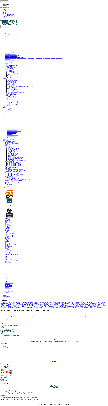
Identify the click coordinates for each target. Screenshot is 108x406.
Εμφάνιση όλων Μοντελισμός (8, 139)
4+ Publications (7, 219)
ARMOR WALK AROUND (12, 73)
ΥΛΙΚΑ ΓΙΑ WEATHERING (12, 135)
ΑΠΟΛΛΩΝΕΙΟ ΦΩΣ (30, 303)
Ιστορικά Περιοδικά (10, 85)
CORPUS (7, 303)
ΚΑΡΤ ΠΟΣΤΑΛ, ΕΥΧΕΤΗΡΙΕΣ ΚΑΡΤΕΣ (13, 178)
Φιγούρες (6, 138)
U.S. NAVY (9, 156)
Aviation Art (7, 145)
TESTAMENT (18, 303)
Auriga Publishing (8, 228)
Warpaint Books (8, 281)
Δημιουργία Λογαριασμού (9, 14)
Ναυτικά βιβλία (7, 59)
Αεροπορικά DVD (8, 108)
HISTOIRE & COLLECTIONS (11, 244)
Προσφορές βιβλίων (8, 33)
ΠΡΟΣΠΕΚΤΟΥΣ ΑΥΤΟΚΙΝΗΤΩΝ (11, 176)
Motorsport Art (7, 168)
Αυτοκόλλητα (7, 185)
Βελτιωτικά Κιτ (8, 121)
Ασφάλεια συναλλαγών (7, 354)
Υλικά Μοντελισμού (8, 122)
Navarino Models (8, 261)
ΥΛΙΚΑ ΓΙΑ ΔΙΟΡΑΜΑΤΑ (12, 130)
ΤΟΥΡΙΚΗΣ (7, 292)
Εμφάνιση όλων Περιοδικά (7, 106)
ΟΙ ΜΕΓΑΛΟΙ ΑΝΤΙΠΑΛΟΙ (52, 305)
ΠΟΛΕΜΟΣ (9, 184)
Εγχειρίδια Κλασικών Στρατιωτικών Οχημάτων (13, 171)
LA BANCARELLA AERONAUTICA (12, 254)
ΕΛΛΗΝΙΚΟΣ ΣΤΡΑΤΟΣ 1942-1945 (14, 165)
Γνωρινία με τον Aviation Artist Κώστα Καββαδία (16, 160)
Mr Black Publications (9, 259)
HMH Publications (8, 246)
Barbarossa (7, 229)
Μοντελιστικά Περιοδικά (11, 88)
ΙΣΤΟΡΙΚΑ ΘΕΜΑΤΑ (18, 304)
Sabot (6, 271)
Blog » (54, 361)
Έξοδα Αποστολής (6, 346)
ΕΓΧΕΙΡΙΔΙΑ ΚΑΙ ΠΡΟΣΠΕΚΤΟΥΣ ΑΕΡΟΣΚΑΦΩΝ (15, 170)
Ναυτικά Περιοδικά (10, 83)
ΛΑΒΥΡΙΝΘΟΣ (49, 304)
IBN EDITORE (8, 249)
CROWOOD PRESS (9, 236)
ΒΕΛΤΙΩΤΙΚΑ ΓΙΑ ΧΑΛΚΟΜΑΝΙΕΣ (14, 131)
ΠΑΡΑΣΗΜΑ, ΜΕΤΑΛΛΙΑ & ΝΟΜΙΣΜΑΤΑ (13, 180)
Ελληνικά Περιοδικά (8, 79)
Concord (6, 234)
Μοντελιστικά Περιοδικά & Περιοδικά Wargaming (16, 101)
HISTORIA (7, 245)
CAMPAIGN (9, 37)
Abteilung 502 (7, 220)
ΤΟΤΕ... (67, 306)
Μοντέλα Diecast (8, 186)
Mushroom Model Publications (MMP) (12, 260)
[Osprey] (9, 207)
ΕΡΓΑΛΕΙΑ (9, 134)
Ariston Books (7, 227)
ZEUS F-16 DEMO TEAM (10, 141)
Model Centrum (8, 257)
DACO (6, 237)
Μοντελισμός (5, 116)
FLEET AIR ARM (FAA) (12, 154)
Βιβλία (4, 32)
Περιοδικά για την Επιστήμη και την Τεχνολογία (15, 103)
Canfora (6, 231)
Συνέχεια (2, 321)
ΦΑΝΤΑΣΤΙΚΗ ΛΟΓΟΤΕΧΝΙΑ (11, 67)
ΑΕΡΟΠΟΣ (23, 303)
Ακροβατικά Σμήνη (10, 150)
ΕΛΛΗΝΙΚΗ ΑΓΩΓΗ (58, 303)
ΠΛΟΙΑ (8, 120)
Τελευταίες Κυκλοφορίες (22, 302)
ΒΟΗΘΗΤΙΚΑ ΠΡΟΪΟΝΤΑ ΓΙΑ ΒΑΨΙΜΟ (15, 129)
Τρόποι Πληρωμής (6, 348)
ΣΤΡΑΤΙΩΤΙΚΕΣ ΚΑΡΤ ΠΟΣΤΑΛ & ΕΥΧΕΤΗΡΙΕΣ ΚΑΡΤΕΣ (18, 179)
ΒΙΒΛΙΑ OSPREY (8, 34)
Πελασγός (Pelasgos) (8, 290)
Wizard (6, 282)
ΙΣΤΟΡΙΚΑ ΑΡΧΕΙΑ (10, 304)
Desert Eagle (7, 238)
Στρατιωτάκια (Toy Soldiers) (10, 62)
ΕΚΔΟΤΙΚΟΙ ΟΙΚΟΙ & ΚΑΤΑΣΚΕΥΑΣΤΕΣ (11, 188)
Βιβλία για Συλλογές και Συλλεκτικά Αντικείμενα (14, 169)
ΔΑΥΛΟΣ (47, 303)
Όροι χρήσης (5, 356)
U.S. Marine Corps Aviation (12, 155)
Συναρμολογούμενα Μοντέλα (10, 117)
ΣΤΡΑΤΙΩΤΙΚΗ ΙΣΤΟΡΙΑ (22, 306)
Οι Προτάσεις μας (15, 302)
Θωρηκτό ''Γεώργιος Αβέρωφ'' (12, 167)
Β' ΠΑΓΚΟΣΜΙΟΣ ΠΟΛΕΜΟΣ (40, 303)
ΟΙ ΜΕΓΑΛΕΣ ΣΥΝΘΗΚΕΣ (42, 305)
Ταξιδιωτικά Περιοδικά (11, 94)
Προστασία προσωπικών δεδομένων (9, 355)
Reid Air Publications (9, 268)
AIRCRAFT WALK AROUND (13, 71)
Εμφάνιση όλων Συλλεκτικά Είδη (9, 187)
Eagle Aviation (7, 239)
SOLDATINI (9, 61)
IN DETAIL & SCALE (11, 74)
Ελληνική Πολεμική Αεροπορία (10, 52)
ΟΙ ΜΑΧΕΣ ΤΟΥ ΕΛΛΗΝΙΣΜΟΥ (30, 305)
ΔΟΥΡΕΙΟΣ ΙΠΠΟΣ (8, 286)
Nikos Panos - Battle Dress (10, 161)
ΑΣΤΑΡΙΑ (9, 128)
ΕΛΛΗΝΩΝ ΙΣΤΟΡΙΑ (73, 303)
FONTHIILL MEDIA (9, 241)
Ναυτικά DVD (7, 111)
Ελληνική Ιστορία (8, 46)
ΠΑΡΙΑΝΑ (98, 305)
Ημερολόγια (7, 172)
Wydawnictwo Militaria (9, 283)
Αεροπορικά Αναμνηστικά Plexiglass (11, 143)
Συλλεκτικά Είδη (6, 140)
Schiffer (6, 273)
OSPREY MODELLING (11, 42)
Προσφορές (9, 146)
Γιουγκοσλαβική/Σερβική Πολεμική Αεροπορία (15, 157)
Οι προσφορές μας (8, 302)
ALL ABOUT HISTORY (96, 302)
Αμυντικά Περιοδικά (11, 84)
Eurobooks (7, 240)
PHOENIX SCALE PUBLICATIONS (12, 266)
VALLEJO (7, 280)
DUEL (8, 39)
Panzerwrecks (7, 263)
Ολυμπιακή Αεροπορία (11, 152)
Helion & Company (8, 243)
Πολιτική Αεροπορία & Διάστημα (11, 56)
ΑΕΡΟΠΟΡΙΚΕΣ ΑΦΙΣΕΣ (10, 177)
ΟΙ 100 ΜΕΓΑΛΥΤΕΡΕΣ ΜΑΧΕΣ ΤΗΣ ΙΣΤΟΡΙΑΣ (14, 305)
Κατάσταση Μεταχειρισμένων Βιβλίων (10, 351)
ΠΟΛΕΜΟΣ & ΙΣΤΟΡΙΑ (13, 306)
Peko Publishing (8, 264)
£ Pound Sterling (6, 4)
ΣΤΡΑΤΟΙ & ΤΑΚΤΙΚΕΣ (59, 306)
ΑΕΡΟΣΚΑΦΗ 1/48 (11, 118)
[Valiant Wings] (9, 212)
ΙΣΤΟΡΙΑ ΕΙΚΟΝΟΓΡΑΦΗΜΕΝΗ (90, 303)
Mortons (6, 258)
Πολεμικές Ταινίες (8, 112)
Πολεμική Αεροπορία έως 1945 (10, 54)
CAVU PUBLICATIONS (9, 233)
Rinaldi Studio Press (8, 269)
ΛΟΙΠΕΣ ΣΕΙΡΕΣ (10, 45)
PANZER (14, 303)
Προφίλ (4, 345)
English (5, 9)
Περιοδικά (4, 78)
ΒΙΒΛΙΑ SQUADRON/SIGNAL (11, 69)
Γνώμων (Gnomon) (8, 285)
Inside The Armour (8, 251)
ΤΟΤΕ (65, 306)
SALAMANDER (8, 272)
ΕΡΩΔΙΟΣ (7, 287)
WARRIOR (9, 44)
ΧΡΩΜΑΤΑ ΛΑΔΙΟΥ (11, 136)
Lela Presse (7, 255)
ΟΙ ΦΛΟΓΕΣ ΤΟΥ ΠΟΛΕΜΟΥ (76, 305)
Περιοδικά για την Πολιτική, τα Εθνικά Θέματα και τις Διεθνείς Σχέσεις (20, 86)
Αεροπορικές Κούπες (9, 142)
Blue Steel (7, 230)
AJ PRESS (7, 224)
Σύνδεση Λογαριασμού (9, 15)
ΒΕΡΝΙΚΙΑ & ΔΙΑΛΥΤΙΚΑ (12, 132)
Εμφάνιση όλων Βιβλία (7, 77)
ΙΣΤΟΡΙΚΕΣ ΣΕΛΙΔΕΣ (39, 304)
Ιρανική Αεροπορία (10, 159)
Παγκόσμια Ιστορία (8, 51)
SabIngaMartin (7, 270)
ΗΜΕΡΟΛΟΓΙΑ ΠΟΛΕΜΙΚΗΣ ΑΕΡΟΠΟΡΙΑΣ (16, 174)
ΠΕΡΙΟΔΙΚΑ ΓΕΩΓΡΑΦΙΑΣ (12, 91)
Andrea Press (7, 226)
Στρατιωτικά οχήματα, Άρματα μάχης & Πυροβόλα (14, 57)
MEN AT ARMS (10, 41)
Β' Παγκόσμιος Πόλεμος (11, 151)
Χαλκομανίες (7, 137)
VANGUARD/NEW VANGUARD (13, 43)
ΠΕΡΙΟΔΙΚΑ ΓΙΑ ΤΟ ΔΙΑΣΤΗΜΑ (13, 104)
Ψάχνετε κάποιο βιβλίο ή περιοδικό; (10, 325)
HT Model (7, 248)
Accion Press (7, 221)
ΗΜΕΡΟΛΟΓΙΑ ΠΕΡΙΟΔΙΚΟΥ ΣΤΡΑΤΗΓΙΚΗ (15, 175)
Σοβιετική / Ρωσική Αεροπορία (12, 153)
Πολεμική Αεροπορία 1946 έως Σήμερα (12, 55)
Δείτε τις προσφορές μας (8, 329)
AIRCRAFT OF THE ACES (12, 35)
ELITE (8, 40)
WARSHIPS (9, 75)
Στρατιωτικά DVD (8, 114)
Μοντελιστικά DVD (8, 110)
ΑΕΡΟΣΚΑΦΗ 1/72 (11, 119)
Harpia (6, 242)
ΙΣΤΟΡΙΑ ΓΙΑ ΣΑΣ (80, 303)
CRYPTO (11, 303)
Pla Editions (7, 267)
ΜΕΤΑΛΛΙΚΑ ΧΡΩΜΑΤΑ (12, 127)
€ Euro (4, 3)
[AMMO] (9, 198)
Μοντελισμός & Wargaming (10, 60)
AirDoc (6, 223)
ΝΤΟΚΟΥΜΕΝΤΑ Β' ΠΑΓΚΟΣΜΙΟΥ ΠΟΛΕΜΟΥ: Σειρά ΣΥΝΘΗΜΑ (16, 298)
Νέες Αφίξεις (2, 302)
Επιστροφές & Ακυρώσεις (7, 347)
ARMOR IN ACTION (11, 72)
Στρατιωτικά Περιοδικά (11, 82)
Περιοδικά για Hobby (11, 93)
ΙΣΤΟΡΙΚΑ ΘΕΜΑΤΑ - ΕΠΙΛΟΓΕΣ (28, 304)
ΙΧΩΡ (45, 304)
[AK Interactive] (9, 193)
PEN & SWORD (8, 265)
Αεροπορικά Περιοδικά (11, 81)
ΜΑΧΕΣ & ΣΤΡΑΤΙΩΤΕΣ (57, 304)
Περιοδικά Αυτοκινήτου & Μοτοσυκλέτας (14, 89)
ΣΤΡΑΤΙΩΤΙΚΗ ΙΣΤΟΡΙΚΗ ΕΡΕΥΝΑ (48, 306)
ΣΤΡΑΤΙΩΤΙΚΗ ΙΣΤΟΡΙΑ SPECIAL (34, 306)
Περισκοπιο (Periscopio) (9, 291)
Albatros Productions (8, 225)
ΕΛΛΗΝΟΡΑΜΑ (65, 303)
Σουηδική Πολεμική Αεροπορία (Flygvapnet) (15, 158)
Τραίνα (6, 64)
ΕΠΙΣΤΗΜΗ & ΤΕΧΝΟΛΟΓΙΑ (11, 65)
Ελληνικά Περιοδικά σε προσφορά (13, 80)
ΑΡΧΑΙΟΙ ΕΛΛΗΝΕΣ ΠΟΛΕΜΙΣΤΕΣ (14, 162)
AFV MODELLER (8, 222)
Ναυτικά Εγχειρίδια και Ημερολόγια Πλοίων (13, 182)
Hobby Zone (7, 247)
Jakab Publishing (8, 252)
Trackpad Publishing (8, 279)
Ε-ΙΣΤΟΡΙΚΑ (51, 303)
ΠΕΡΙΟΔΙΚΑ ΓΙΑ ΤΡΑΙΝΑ (12, 90)
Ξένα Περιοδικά (8, 95)
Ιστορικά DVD (7, 109)
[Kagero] (9, 203)
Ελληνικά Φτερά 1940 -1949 (12, 149)
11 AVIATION (7, 218)
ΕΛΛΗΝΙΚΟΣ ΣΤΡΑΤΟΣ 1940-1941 (14, 164)
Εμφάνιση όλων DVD (7, 115)
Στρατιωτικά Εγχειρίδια (9, 181)
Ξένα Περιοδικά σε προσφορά (12, 105)
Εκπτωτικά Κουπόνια (6, 350)
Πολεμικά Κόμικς (8, 183)
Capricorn (6, 232)
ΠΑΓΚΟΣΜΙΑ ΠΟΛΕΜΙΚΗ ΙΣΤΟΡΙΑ (89, 305)
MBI (6, 256)
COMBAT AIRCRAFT (11, 38)
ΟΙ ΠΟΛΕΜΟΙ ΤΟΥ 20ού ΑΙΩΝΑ (63, 305)
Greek (5, 10)
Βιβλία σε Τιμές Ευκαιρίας (10, 68)
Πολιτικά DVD (7, 113)
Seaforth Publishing (8, 274)
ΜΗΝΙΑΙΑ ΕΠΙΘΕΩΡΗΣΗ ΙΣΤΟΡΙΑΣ (76, 304)
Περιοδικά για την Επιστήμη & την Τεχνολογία (15, 92)
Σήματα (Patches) (8, 144)
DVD (4, 107)
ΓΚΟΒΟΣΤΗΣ (7, 284)
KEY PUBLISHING (8, 253)
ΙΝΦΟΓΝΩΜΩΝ (8, 288)
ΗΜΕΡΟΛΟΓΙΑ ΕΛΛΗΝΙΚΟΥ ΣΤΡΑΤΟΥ (15, 173)
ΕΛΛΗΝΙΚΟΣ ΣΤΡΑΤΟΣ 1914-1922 (14, 163)
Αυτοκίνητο (7, 63)
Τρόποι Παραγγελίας (6, 349)
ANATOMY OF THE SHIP (12, 36)
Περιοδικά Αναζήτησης (11, 87)
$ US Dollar (5, 5)
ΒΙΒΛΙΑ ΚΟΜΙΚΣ (8, 66)
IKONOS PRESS (8, 250)
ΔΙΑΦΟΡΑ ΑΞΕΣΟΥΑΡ (11, 133)
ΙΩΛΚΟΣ (6, 289)
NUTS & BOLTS (8, 262)
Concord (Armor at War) (9, 235)
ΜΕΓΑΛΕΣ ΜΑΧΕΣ (65, 304)
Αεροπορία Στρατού (8, 53)
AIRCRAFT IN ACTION (12, 70)
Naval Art (6, 166)
